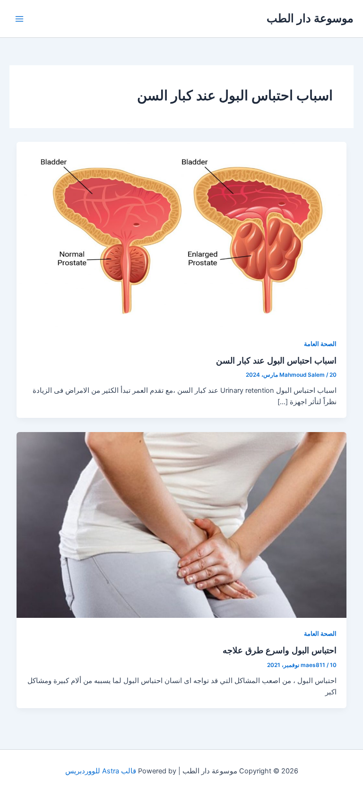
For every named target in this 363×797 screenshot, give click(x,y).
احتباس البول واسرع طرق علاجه (280, 650)
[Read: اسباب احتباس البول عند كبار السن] (182, 234)
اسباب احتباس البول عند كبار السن (276, 360)
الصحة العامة (320, 343)
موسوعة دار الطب (310, 18)
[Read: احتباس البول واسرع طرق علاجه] (182, 524)
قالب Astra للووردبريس (100, 771)
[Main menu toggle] (19, 19)
